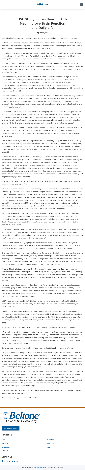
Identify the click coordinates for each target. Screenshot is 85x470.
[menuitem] (20, 439)
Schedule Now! (10, 428)
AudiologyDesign (39, 467)
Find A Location (11, 461)
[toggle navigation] (81, 4)
